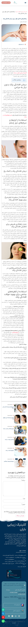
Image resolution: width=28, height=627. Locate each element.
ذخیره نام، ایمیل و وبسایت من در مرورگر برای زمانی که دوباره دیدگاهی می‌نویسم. (14, 512)
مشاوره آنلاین (5, 3)
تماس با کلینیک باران (20, 590)
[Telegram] (12, 616)
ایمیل (23, 504)
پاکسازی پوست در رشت (9, 439)
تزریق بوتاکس (15, 332)
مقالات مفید (18, 11)
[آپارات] (9, 616)
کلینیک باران (24, 11)
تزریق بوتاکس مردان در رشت (8, 428)
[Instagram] (3, 617)
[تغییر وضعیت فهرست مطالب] (23, 80)
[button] (25, 2)
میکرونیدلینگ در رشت (10, 450)
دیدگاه (23, 480)
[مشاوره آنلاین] (9, 3)
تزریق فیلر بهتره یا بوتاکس (9, 461)
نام (24, 498)
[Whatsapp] (3, 621)
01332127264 (13, 592)
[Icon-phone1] (3, 613)
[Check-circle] (3, 609)
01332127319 (21, 594)
